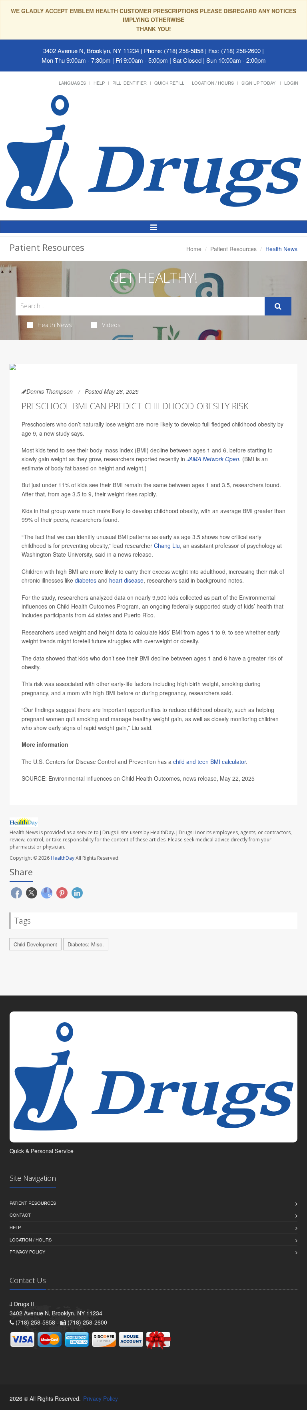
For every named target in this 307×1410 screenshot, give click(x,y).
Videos (111, 325)
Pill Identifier (129, 82)
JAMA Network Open (213, 459)
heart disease (126, 580)
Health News (55, 325)
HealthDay (62, 858)
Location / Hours (213, 82)
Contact (20, 1215)
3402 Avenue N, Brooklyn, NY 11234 (91, 50)
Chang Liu (167, 545)
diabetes (85, 580)
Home (193, 249)
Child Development (35, 944)
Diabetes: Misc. (86, 944)
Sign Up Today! (259, 82)
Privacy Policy (27, 1251)
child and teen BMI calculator (209, 761)
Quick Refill (169, 82)
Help (99, 82)
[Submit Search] (278, 306)
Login (291, 82)
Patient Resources (233, 249)
